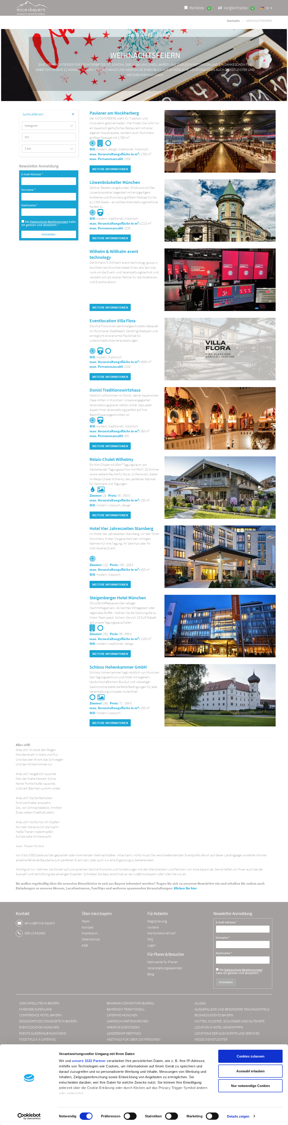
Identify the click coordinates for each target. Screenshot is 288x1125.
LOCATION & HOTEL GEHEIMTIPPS (219, 1027)
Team (86, 921)
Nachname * (29, 205)
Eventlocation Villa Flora (112, 320)
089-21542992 (35, 933)
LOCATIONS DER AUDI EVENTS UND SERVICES (227, 1033)
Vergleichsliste (237, 7)
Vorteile (153, 927)
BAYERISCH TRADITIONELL (126, 1009)
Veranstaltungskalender (164, 968)
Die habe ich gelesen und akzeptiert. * (48, 223)
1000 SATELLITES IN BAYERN (39, 1003)
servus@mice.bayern (40, 923)
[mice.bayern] (32, 8)
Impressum (90, 933)
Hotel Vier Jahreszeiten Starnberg (121, 528)
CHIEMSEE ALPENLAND (35, 1009)
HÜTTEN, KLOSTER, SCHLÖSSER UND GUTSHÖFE (230, 1021)
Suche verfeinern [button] (32, 114)
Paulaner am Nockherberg (114, 113)
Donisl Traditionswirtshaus (115, 390)
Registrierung (157, 921)
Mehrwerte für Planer (162, 962)
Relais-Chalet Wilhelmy (111, 459)
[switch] (130, 1116)
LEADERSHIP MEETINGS (124, 1033)
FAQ (150, 939)
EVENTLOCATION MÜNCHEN (39, 1027)
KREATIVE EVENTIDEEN (123, 1027)
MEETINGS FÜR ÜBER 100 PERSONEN (133, 1039)
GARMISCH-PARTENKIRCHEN (127, 1021)
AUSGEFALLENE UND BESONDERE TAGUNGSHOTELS (232, 1009)
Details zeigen (238, 1116)
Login (151, 945)
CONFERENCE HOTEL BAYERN (40, 1015)
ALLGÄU (200, 1003)
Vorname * (28, 190)
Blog (150, 974)
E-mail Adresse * (32, 174)
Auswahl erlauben (250, 1071)
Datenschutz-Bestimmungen (49, 222)
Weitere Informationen (110, 169)
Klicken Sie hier (185, 888)
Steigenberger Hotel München (118, 597)
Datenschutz (91, 939)
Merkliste (198, 7)
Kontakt (87, 927)
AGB (85, 945)
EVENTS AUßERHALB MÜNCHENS (42, 1033)
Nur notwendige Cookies (250, 1086)
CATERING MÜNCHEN (122, 1015)
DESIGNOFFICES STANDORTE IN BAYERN (48, 1021)
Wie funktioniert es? (161, 933)
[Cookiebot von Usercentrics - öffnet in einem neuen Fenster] (29, 1116)
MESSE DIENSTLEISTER (211, 1039)
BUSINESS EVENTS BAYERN (214, 1015)
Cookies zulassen (250, 1056)
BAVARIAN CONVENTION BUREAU (130, 1003)
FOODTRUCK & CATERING (37, 1039)
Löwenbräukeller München (115, 182)
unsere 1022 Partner (89, 1061)
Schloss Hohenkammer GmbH (118, 667)
